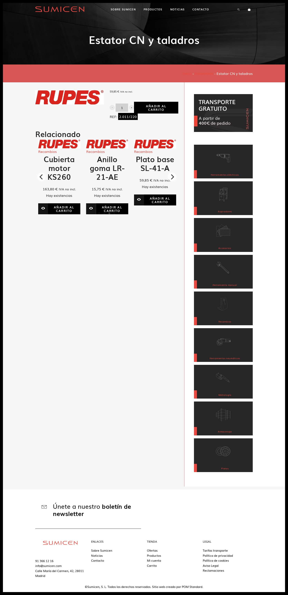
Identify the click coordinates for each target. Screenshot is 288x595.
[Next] (172, 177)
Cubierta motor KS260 (50, 168)
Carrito (152, 565)
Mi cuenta (154, 560)
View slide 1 (99, 213)
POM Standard (192, 586)
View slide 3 (109, 213)
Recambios (204, 73)
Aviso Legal (211, 565)
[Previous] (41, 177)
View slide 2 (104, 213)
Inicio (187, 73)
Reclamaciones (213, 570)
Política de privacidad (218, 555)
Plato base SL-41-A (146, 163)
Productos (154, 555)
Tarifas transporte (215, 550)
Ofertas (152, 550)
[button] (112, 107)
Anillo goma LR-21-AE (98, 168)
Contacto (97, 560)
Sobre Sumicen (101, 550)
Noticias (97, 555)
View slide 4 (114, 213)
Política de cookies (216, 560)
